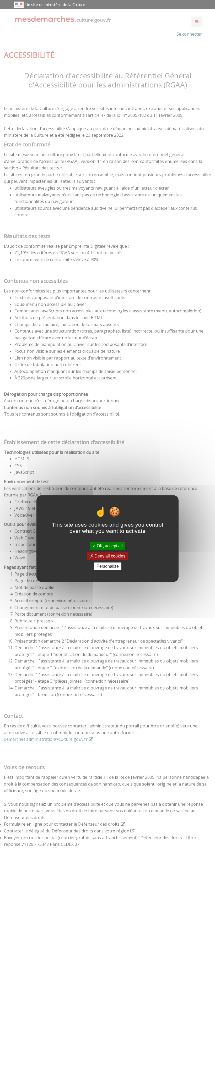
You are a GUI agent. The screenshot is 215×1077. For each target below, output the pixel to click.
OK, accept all (109, 546)
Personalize (107, 566)
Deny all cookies (109, 556)
